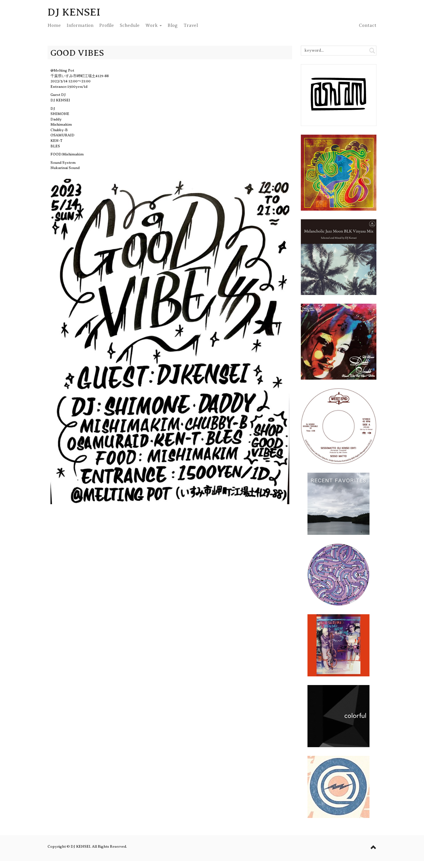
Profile (106, 25)
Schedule (130, 25)
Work (152, 25)
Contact (367, 25)
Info (80, 25)
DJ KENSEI (74, 12)
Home (54, 25)
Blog (173, 25)
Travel (190, 25)
